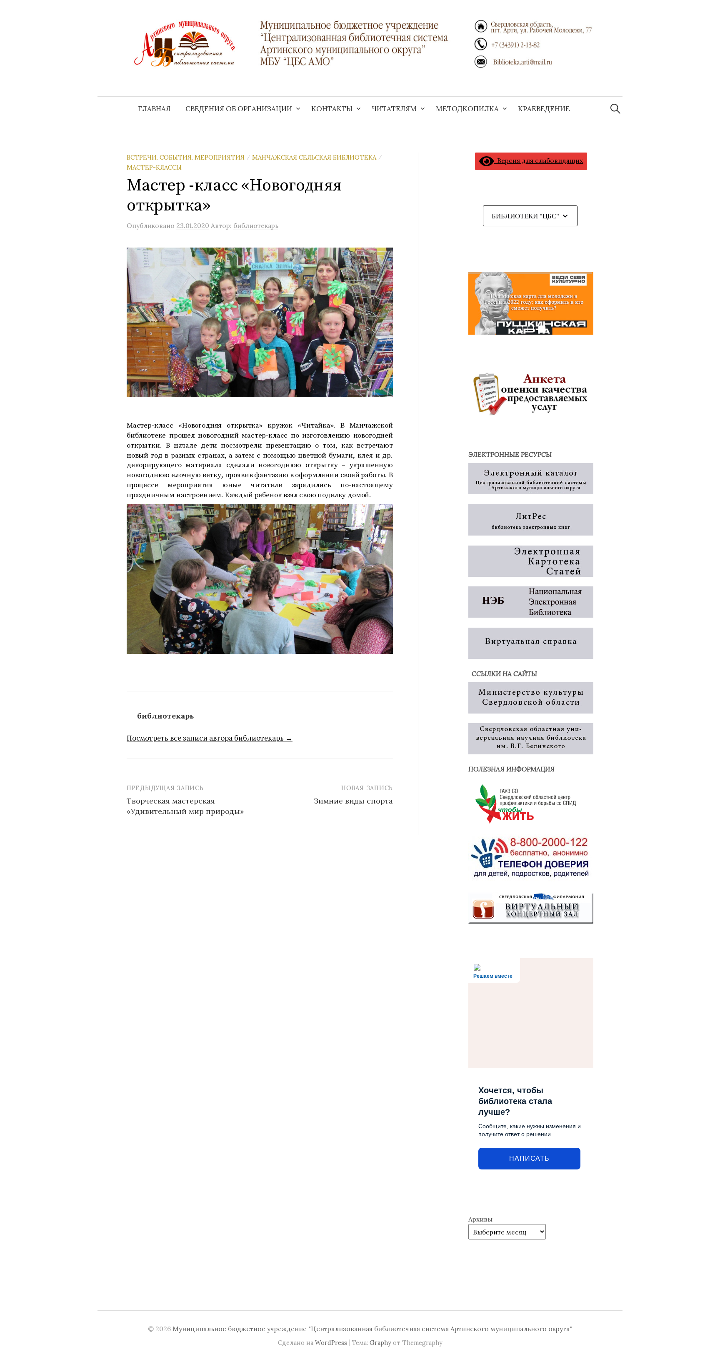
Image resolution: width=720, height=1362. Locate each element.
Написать (529, 1158)
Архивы (480, 1219)
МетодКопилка (467, 108)
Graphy (380, 1343)
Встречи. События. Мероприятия (186, 157)
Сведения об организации (238, 108)
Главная (154, 108)
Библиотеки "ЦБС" (525, 216)
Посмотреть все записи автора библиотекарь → (209, 738)
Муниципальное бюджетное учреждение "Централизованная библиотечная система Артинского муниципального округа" (372, 1328)
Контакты (331, 108)
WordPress (331, 1343)
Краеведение (544, 108)
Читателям (394, 108)
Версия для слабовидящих (538, 160)
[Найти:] (615, 108)
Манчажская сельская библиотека (314, 157)
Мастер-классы (154, 167)
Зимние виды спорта (353, 801)
